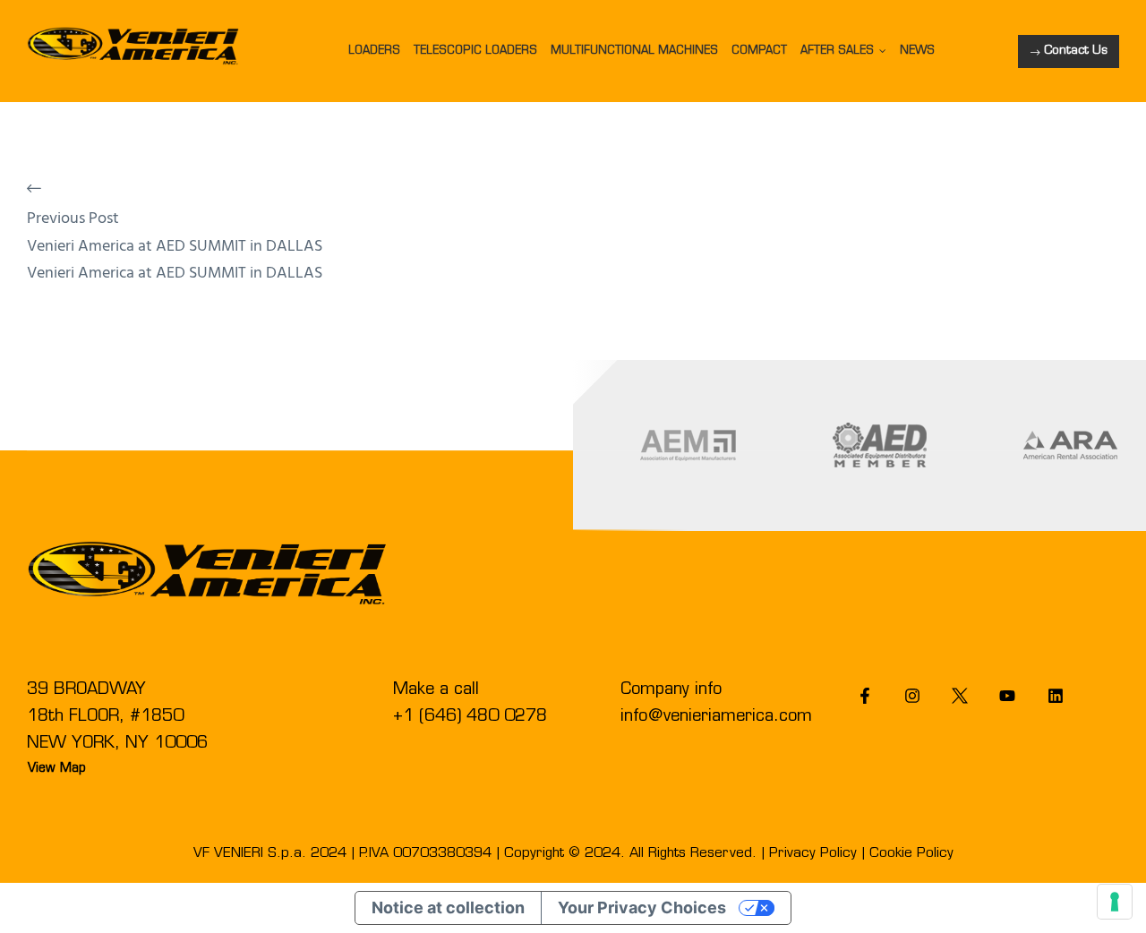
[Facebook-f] (864, 696)
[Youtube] (1007, 696)
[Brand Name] (687, 445)
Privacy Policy (813, 853)
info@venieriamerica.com (716, 717)
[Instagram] (913, 696)
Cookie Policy (911, 853)
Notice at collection (448, 907)
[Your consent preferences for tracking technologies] (1115, 902)
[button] (1068, 51)
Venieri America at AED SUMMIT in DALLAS (174, 247)
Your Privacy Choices (642, 907)
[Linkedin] (1055, 696)
